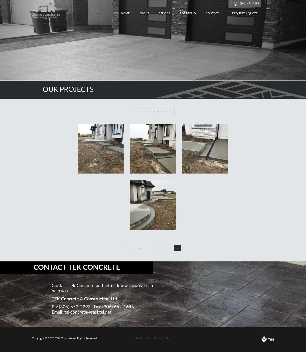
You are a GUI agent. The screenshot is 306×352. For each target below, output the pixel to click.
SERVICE (164, 13)
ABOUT (144, 13)
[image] (101, 172)
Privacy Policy (162, 338)
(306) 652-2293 (249, 3)
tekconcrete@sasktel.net (88, 312)
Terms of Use (144, 338)
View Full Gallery (152, 112)
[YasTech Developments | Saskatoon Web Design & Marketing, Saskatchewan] (268, 341)
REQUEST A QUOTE (244, 13)
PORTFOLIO (188, 13)
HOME (125, 13)
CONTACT (212, 13)
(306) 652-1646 (118, 307)
